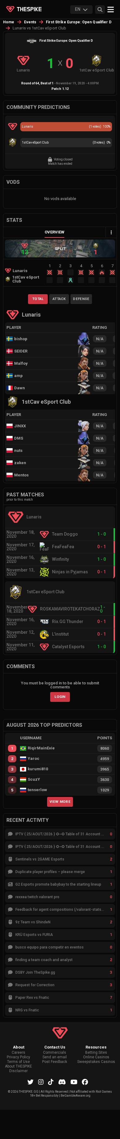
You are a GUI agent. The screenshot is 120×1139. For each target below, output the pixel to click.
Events (30, 22)
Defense (81, 299)
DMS (18, 438)
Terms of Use (18, 1062)
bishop (20, 339)
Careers (18, 1053)
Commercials (54, 1053)
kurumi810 (38, 769)
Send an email (54, 1057)
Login (60, 697)
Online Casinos (96, 1057)
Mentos (21, 475)
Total (38, 299)
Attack (59, 299)
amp (18, 375)
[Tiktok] (51, 1082)
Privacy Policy (18, 1057)
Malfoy (21, 363)
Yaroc (33, 758)
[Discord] (62, 1082)
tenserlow (37, 790)
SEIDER (20, 351)
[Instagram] (41, 1082)
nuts (18, 450)
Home (8, 22)
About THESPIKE (18, 1066)
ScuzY (34, 779)
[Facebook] (85, 1082)
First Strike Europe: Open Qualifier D (78, 22)
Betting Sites (96, 1053)
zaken (20, 462)
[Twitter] (30, 1082)
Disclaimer (18, 1071)
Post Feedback (54, 1062)
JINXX (20, 426)
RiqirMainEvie (41, 748)
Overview (54, 232)
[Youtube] (74, 1082)
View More (60, 801)
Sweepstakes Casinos (96, 1062)
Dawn (19, 388)
